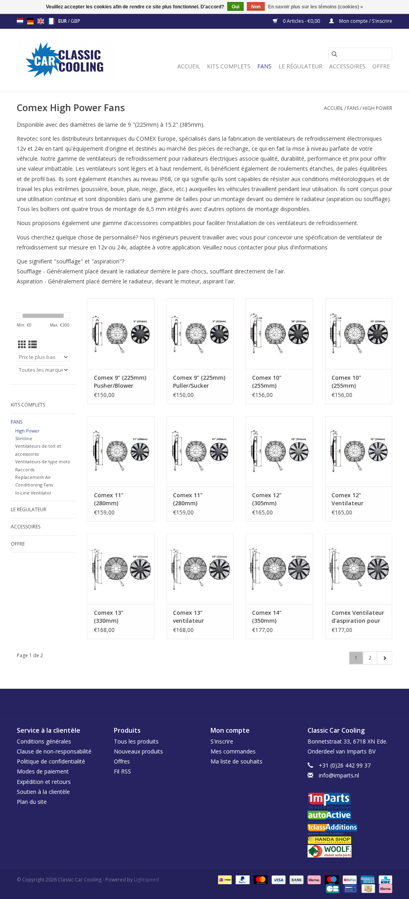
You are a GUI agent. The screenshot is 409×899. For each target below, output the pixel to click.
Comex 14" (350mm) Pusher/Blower (272, 617)
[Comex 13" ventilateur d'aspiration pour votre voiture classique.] (200, 569)
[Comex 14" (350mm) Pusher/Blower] (279, 569)
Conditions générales (44, 741)
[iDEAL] (224, 879)
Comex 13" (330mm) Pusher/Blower (113, 617)
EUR (63, 21)
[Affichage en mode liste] (32, 344)
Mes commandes (233, 751)
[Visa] (278, 879)
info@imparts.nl (339, 775)
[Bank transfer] (296, 879)
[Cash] (367, 888)
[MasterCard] (260, 879)
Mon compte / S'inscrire (365, 21)
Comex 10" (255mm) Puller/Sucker (349, 382)
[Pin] (349, 888)
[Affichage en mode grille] (22, 344)
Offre (381, 66)
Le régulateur (300, 66)
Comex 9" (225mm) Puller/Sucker (199, 381)
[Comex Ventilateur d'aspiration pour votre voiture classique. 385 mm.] (358, 569)
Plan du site (32, 801)
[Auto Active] (350, 817)
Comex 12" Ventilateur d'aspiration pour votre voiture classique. (356, 499)
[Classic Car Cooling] (66, 60)
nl (20, 21)
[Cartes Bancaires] (332, 888)
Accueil (188, 66)
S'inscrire (221, 741)
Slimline (23, 438)
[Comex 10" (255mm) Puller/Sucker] (358, 333)
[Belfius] (348, 879)
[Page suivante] (384, 658)
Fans (264, 66)
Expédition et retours (44, 781)
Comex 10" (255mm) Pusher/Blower (272, 382)
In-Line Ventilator (33, 493)
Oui (235, 7)
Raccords (24, 469)
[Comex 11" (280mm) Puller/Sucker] (200, 451)
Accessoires (347, 66)
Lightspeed (146, 879)
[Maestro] (331, 879)
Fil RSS (122, 771)
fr (51, 21)
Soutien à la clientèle (43, 791)
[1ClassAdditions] (350, 829)
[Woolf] (350, 851)
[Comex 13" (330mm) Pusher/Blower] (121, 569)
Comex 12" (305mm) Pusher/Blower (272, 499)
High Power (377, 108)
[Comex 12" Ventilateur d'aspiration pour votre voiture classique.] (358, 451)
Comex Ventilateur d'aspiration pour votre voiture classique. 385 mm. (358, 617)
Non (255, 7)
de (30, 21)
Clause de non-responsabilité (54, 751)
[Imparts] (350, 802)
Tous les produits (136, 741)
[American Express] (367, 879)
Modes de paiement (43, 771)
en (41, 21)
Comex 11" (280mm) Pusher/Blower (113, 499)
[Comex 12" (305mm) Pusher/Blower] (279, 451)
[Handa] (350, 840)
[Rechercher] (334, 54)
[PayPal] (242, 879)
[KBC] (384, 879)
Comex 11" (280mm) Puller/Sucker (191, 499)
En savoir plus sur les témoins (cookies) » (315, 7)
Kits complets (228, 66)
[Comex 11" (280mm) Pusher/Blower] (121, 451)
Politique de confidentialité (51, 761)
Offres (122, 761)
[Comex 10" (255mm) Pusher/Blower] (279, 333)
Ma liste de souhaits (236, 761)
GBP (75, 21)
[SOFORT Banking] (313, 879)
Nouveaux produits (138, 751)
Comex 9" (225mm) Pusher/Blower (120, 381)
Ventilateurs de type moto (42, 461)
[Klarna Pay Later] (384, 888)
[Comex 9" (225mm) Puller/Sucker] (200, 333)
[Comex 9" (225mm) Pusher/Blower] (121, 333)
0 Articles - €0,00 (301, 21)
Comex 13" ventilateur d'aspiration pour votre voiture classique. (197, 617)
